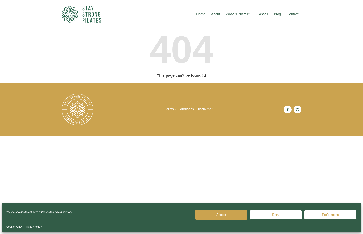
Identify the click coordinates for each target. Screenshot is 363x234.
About (215, 14)
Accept (221, 215)
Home (200, 14)
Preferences (330, 215)
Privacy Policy (33, 226)
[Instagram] (297, 109)
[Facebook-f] (287, 109)
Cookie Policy (14, 226)
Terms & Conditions (179, 109)
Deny (276, 215)
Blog (277, 14)
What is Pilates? (238, 14)
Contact (292, 14)
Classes (262, 14)
